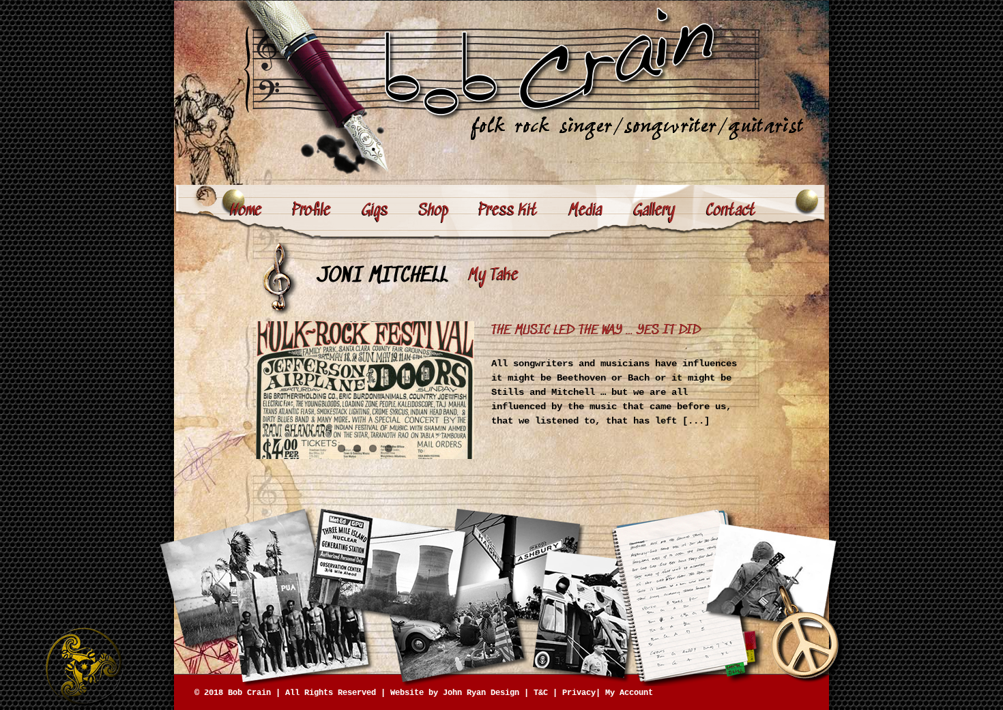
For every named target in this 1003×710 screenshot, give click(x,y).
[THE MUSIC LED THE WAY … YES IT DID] (365, 390)
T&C (541, 693)
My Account (629, 693)
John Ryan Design (481, 693)
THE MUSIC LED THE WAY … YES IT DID (596, 330)
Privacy (579, 693)
